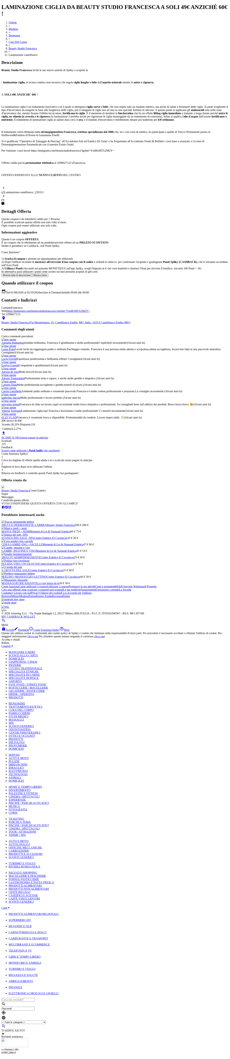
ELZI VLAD (9, 417)
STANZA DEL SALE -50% (17, 537)
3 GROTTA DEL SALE (15, 570)
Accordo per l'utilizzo (79, 592)
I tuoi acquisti (55, 589)
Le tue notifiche (72, 589)
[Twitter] (6, 507)
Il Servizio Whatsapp (133, 586)
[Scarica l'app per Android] (13, 599)
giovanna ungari (10, 404)
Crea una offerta (10, 589)
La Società (125, 589)
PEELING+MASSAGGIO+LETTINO (24, 576)
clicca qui (32, 636)
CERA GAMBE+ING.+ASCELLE (22, 544)
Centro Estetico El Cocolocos (50, 537)
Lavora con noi (22, 592)
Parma (32, 596)
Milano (15, 596)
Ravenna (57, 596)
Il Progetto (151, 586)
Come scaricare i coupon (34, 589)
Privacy (35, 592)
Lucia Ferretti (9, 358)
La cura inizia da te (48, 583)
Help (118, 586)
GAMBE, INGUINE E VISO (18, 550)
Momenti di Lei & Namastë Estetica (50, 531)
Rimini (66, 596)
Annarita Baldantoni (12, 342)
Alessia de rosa (10, 371)
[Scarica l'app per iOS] (9, 602)
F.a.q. (64, 592)
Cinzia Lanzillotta (11, 391)
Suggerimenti (88, 589)
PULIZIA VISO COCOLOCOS (20, 563)
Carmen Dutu (9, 384)
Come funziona (10, 586)
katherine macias (10, 397)
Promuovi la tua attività (82, 586)
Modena (24, 596)
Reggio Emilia (44, 596)
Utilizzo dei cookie (50, 592)
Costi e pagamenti (105, 586)
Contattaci (7, 592)
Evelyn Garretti (10, 365)
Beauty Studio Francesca (15, 490)
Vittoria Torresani (11, 410)
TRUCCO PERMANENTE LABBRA (24, 525)
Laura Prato (8, 349)
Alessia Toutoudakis (12, 378)
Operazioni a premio (107, 589)
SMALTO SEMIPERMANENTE (21, 557)
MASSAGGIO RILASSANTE (19, 583)
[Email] (9, 507)
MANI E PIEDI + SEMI (15, 531)
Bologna (6, 596)
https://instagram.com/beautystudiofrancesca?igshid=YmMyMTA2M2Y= (48, 310)
